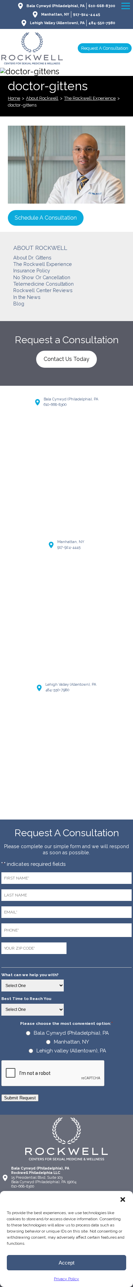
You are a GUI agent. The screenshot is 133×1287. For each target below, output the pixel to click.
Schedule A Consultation (46, 217)
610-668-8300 (101, 6)
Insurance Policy (31, 270)
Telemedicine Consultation (43, 284)
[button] (122, 1199)
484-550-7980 (101, 23)
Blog (18, 303)
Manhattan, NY (55, 14)
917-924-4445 (86, 14)
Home (14, 98)
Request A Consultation (104, 48)
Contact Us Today (66, 359)
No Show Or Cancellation (41, 277)
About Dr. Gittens (32, 257)
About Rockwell (42, 98)
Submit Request (20, 1097)
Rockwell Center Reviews (43, 290)
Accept (66, 1263)
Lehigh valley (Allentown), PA (71, 1050)
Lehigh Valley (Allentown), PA (57, 23)
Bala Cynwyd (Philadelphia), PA (56, 6)
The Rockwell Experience (90, 98)
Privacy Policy (66, 1278)
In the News (27, 297)
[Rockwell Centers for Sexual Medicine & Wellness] (32, 48)
